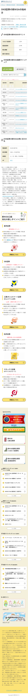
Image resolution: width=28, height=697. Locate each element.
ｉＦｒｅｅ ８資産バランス (20, 112)
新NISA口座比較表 (20, 4)
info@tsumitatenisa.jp (7, 196)
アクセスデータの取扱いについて (14, 690)
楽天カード (10, 240)
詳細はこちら (14, 255)
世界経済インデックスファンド (21, 115)
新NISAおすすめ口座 (11, 4)
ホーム (3, 4)
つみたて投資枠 (8, 69)
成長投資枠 (21, 69)
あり (11, 160)
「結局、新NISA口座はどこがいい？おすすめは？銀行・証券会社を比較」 (14, 26)
